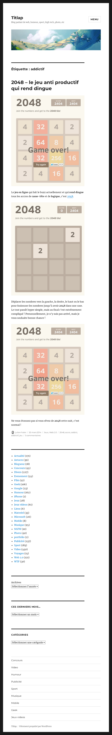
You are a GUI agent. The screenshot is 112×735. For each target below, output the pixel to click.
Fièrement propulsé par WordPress (35, 726)
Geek (17, 484)
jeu (20, 435)
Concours (19, 468)
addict (74, 432)
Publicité (19, 541)
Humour (19, 492)
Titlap (17, 17)
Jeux (46, 432)
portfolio (19, 537)
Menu (95, 19)
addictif (15, 435)
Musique (19, 524)
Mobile (18, 520)
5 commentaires (33, 435)
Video (17, 549)
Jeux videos (20, 504)
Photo (17, 533)
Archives (16, 582)
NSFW (17, 529)
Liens (17, 508)
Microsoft (19, 516)
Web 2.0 (53, 432)
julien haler (20, 432)
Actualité (19, 455)
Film (16, 480)
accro (67, 432)
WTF (17, 561)
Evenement (20, 476)
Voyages (19, 553)
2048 (70, 196)
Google (18, 488)
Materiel (19, 512)
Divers (17, 472)
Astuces (18, 459)
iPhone (18, 496)
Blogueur (19, 464)
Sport (17, 545)
